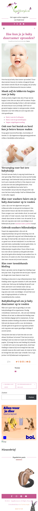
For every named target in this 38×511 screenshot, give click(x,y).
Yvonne (28, 41)
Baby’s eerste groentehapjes (16, 120)
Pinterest (20, 24)
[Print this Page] (29, 362)
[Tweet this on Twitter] (17, 362)
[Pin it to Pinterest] (21, 362)
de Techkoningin (24, 504)
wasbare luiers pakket (23, 223)
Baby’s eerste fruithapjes (15, 117)
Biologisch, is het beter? (9, 386)
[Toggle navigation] (4, 28)
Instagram (17, 24)
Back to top (19, 509)
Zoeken (4, 393)
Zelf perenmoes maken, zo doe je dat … (24, 386)
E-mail (23, 24)
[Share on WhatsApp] (25, 362)
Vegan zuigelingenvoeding (15, 122)
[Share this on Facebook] (18, 362)
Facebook (14, 24)
